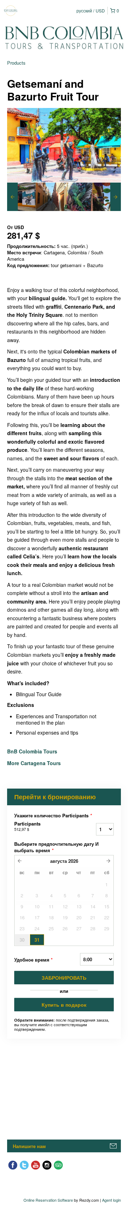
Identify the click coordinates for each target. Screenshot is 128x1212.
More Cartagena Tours (34, 763)
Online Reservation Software (48, 1200)
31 (36, 939)
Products (16, 62)
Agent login (111, 1200)
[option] (21, 197)
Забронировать (64, 977)
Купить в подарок (64, 1004)
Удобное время (33, 959)
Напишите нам (29, 1146)
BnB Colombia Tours (33, 751)
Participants (27, 826)
